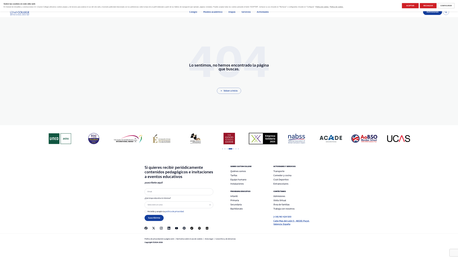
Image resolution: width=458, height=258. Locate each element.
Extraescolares (280, 183)
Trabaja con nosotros (284, 208)
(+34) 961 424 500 (282, 216)
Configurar (446, 6)
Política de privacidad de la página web (159, 239)
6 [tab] (236, 149)
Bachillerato (236, 208)
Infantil (234, 196)
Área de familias (281, 204)
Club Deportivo (281, 179)
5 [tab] (233, 149)
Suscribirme (154, 217)
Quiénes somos (238, 171)
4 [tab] (230, 149)
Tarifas (233, 175)
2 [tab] (225, 149)
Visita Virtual (279, 200)
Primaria (234, 200)
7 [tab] (238, 149)
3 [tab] (227, 149)
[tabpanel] (161, 138)
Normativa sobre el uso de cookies (189, 239)
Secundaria (236, 204)
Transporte (278, 171)
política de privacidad (174, 211)
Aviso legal (209, 239)
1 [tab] (222, 149)
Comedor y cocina (282, 175)
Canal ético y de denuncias (225, 239)
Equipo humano (238, 179)
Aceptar (410, 6)
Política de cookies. (337, 7)
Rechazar (428, 6)
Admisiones (433, 12)
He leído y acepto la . (165, 211)
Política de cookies (322, 7)
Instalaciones (237, 183)
